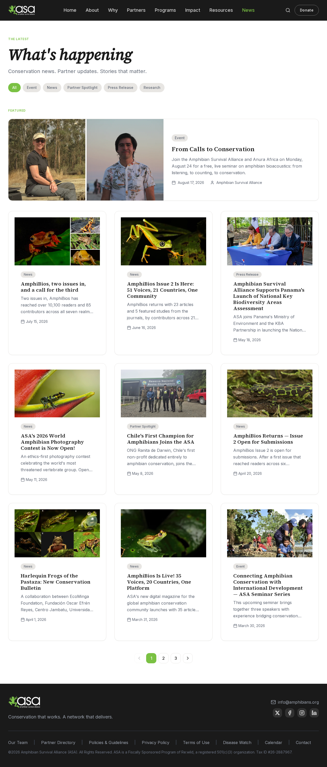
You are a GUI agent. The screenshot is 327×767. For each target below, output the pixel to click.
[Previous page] (139, 658)
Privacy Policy (155, 742)
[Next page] (188, 658)
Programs (165, 10)
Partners (136, 10)
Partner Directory (58, 742)
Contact (303, 742)
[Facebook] (289, 712)
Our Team (18, 742)
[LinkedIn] (314, 712)
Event (32, 87)
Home (70, 10)
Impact (192, 10)
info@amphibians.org (298, 702)
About (92, 10)
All (14, 87)
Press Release (120, 87)
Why (113, 10)
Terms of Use (196, 742)
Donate (306, 10)
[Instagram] (302, 712)
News (248, 10)
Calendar (273, 742)
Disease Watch (237, 742)
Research (152, 87)
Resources (221, 10)
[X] (277, 712)
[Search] (288, 10)
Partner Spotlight (82, 87)
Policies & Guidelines (108, 742)
